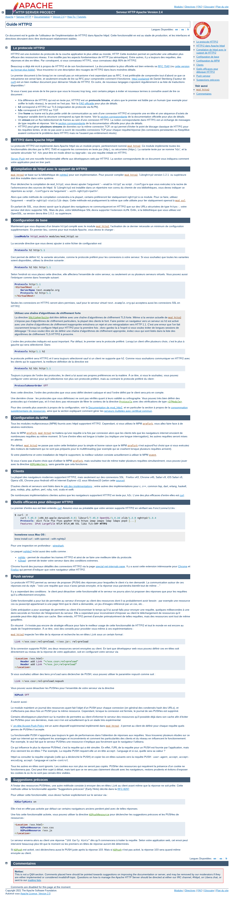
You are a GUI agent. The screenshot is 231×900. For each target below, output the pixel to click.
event (152, 455)
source (120, 480)
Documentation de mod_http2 (105, 407)
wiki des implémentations (78, 486)
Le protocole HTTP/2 (207, 41)
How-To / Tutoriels (76, 17)
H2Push (18, 849)
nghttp (21, 557)
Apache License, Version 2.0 (35, 893)
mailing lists (34, 880)
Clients (200, 65)
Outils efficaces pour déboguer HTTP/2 (207, 70)
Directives (190, 6)
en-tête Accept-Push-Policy (28, 725)
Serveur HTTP (23, 17)
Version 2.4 (58, 17)
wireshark (58, 545)
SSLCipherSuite (39, 317)
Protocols (125, 401)
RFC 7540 (164, 66)
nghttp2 (64, 174)
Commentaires (204, 93)
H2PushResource (99, 814)
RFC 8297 (123, 789)
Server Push (18, 158)
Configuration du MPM (208, 60)
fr (188, 29)
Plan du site (222, 6)
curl (13, 82)
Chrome (182, 566)
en (177, 29)
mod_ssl (180, 200)
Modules (178, 6)
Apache (9, 17)
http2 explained (140, 78)
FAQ (199, 6)
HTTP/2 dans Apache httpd (210, 45)
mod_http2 (202, 89)
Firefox (15, 569)
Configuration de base (207, 56)
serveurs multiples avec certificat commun (128, 410)
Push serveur (203, 76)
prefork (148, 423)
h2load (22, 560)
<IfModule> (174, 401)
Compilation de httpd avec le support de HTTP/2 (211, 51)
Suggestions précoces (208, 80)
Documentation (42, 17)
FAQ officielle (86, 103)
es (183, 29)
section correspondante (113, 116)
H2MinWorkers (38, 464)
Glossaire (209, 6)
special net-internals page (110, 566)
